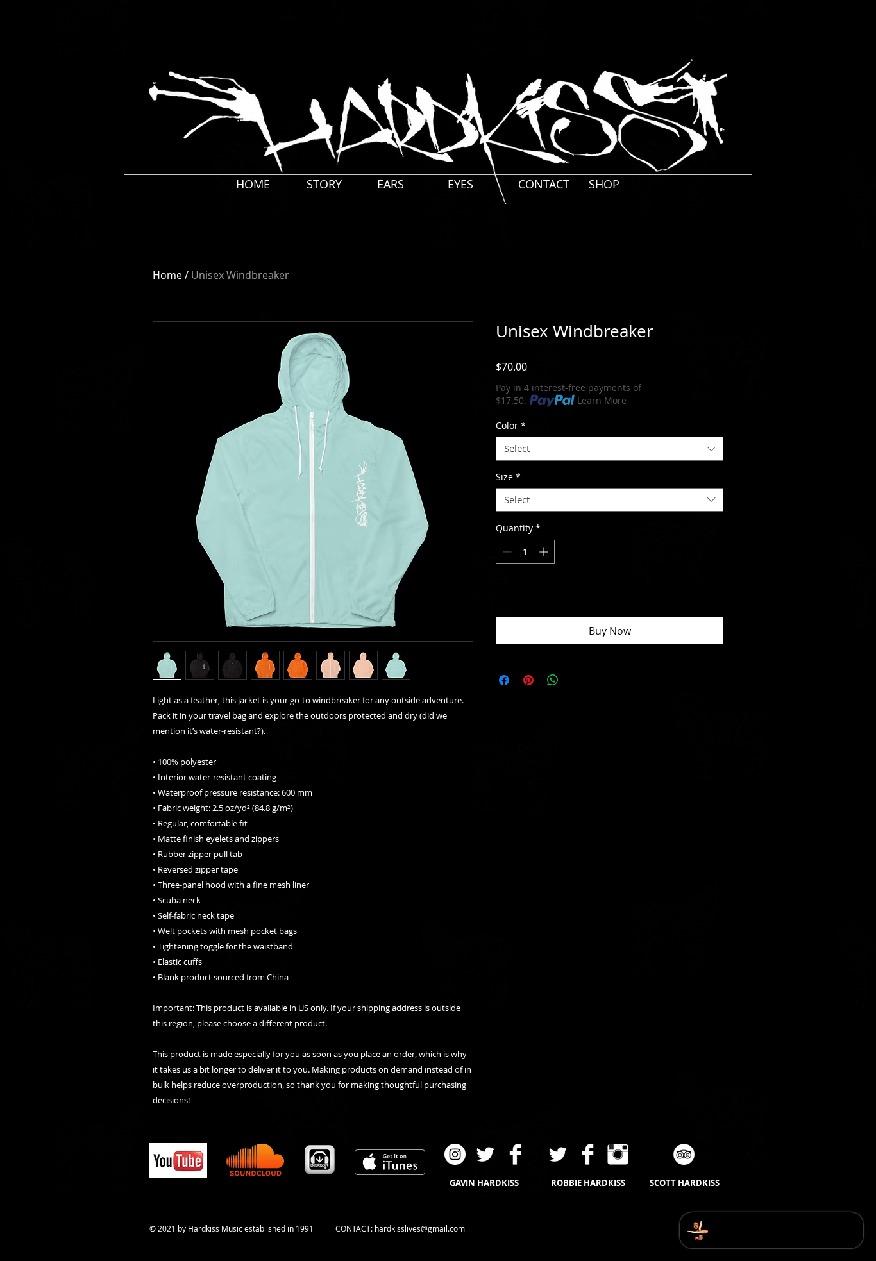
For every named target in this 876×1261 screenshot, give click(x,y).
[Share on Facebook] (504, 680)
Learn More (602, 400)
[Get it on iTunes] (390, 1162)
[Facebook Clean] (515, 1154)
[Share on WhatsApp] (552, 680)
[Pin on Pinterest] (528, 680)
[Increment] (545, 551)
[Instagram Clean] (617, 1154)
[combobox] (609, 449)
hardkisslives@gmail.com (420, 1228)
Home (167, 275)
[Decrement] (506, 551)
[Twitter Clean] (485, 1154)
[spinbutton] (525, 551)
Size (508, 477)
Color (511, 425)
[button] (736, 11)
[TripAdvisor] (684, 1154)
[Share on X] (577, 680)
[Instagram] (455, 1154)
